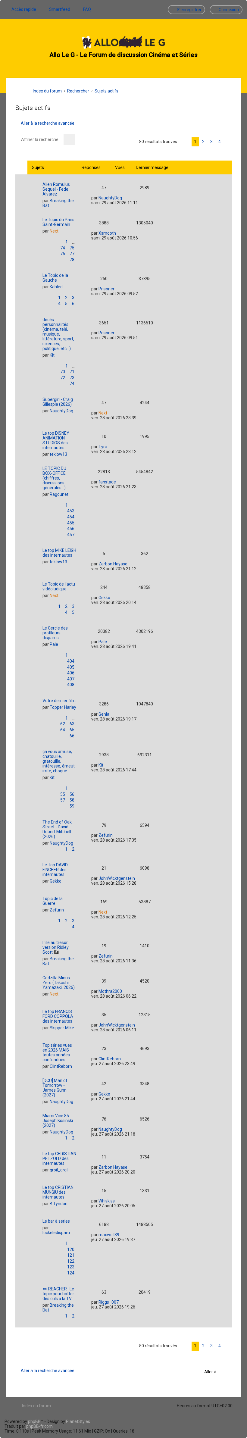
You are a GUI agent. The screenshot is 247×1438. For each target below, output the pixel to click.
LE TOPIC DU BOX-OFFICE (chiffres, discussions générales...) (54, 478)
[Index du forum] (123, 42)
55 (62, 794)
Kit (52, 355)
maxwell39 (108, 1234)
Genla (103, 714)
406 (70, 673)
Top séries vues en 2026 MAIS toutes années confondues (57, 1052)
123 (70, 1267)
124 (70, 1273)
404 (70, 661)
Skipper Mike (62, 1027)
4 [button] (219, 141)
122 (70, 1261)
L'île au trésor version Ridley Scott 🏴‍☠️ (55, 947)
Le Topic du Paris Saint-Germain (58, 222)
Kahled (56, 286)
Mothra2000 (110, 991)
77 (72, 253)
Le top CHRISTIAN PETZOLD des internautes (59, 1158)
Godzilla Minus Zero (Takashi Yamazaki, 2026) (58, 982)
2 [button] (203, 141)
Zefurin (105, 835)
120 (70, 1249)
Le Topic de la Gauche (55, 278)
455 (70, 522)
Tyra (102, 446)
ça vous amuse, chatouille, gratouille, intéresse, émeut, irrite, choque (59, 761)
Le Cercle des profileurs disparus (55, 633)
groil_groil (59, 1170)
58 (72, 800)
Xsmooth (107, 233)
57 (62, 800)
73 (72, 377)
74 (62, 247)
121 (70, 1255)
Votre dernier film (59, 700)
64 (62, 729)
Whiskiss (106, 1201)
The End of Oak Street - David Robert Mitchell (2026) (57, 829)
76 (62, 253)
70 (62, 371)
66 (72, 735)
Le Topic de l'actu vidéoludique (58, 586)
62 (62, 723)
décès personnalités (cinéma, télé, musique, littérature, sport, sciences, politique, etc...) (58, 334)
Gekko (104, 597)
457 (70, 534)
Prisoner (106, 288)
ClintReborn (61, 1066)
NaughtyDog (110, 197)
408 (70, 684)
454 (70, 516)
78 (72, 259)
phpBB (34, 1421)
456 (70, 528)
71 (72, 371)
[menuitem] (57, 9)
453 (70, 510)
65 (72, 729)
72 (62, 377)
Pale (54, 644)
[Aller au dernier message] (126, 197)
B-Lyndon (58, 1203)
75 (72, 247)
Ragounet (59, 494)
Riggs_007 (108, 1302)
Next (54, 231)
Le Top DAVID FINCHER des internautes (55, 869)
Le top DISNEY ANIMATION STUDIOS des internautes (55, 440)
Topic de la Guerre (52, 901)
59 (72, 806)
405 (70, 667)
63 (72, 723)
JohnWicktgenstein (116, 878)
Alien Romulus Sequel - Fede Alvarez (56, 189)
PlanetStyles (78, 1421)
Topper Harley (63, 707)
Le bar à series (56, 1221)
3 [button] (211, 141)
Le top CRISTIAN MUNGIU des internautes (57, 1192)
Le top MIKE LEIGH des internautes (59, 553)
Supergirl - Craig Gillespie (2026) (57, 402)
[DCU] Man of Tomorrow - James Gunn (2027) (54, 1087)
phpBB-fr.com (39, 1426)
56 (72, 794)
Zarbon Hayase (112, 563)
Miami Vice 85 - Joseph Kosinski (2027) (57, 1120)
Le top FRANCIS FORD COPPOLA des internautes (57, 1016)
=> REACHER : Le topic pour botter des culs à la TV (58, 1293)
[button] (228, 141)
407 (70, 679)
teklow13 (58, 454)
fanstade (107, 482)
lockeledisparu (56, 1232)
